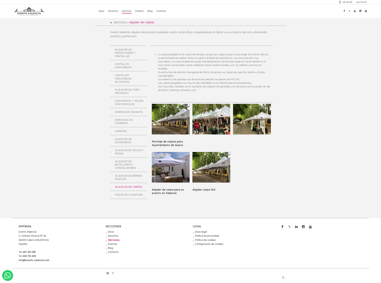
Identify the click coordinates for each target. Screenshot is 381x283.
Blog (150, 11)
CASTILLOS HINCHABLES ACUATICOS (123, 78)
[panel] (108, 273)
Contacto (161, 11)
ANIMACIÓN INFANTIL (129, 111)
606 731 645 (361, 2)
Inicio (101, 11)
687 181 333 (347, 2)
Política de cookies (205, 239)
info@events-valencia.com (34, 260)
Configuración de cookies (209, 243)
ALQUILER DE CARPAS (128, 186)
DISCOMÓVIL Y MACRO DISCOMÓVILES (129, 102)
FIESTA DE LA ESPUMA (129, 194)
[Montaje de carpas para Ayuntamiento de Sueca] (171, 119)
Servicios (127, 11)
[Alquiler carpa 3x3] (211, 167)
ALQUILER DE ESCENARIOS (123, 140)
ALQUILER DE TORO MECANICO (127, 91)
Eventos (139, 11)
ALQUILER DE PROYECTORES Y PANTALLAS (125, 53)
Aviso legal (201, 231)
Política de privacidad (207, 235)
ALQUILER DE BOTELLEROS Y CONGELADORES (125, 164)
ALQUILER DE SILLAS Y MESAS (129, 152)
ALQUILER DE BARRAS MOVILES (128, 177)
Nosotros (113, 11)
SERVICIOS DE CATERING (124, 121)
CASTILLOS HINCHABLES (123, 65)
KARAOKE (121, 131)
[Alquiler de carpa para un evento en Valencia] (171, 167)
